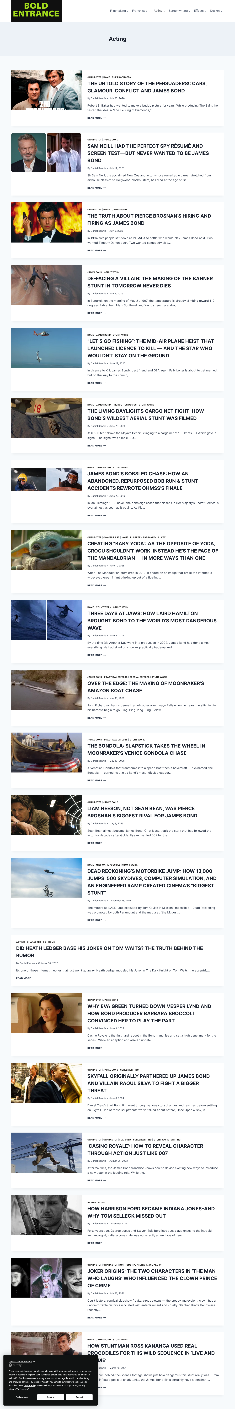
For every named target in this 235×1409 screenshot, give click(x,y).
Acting (20, 942)
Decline (50, 1397)
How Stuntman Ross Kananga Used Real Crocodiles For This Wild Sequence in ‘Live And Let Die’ (151, 1353)
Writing (175, 1139)
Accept (79, 1397)
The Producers (121, 77)
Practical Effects (116, 677)
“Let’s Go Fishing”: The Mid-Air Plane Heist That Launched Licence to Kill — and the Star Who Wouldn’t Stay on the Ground (150, 348)
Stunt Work (111, 272)
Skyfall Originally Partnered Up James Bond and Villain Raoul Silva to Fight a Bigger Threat (148, 1083)
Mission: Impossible (108, 865)
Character (94, 77)
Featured (125, 1139)
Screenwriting (129, 1070)
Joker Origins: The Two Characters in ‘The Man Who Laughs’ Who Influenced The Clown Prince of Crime (152, 1278)
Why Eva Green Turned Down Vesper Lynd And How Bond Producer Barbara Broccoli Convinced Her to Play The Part (149, 1013)
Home (106, 77)
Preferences (22, 1397)
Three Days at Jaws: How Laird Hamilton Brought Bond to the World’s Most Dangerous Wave (152, 621)
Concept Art (111, 537)
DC (44, 942)
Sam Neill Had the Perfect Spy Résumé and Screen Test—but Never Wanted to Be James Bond (148, 153)
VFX (163, 537)
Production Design (125, 404)
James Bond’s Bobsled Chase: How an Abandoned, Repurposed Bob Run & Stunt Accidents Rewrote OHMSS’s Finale (142, 481)
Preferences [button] (22, 1389)
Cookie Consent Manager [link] (20, 1361)
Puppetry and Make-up (144, 537)
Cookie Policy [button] (30, 1385)
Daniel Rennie (98, 98)
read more (96, 118)
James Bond (110, 139)
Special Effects (140, 677)
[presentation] (46, 90)
